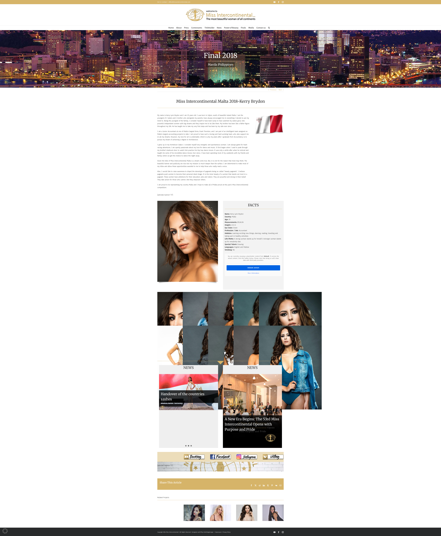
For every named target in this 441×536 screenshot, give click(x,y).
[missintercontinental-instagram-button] (246, 455)
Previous (273, 90)
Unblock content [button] (253, 268)
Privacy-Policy (226, 532)
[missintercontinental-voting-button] (273, 455)
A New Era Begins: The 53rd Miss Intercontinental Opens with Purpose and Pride (252, 424)
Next (280, 90)
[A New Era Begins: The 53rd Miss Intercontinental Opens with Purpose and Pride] (252, 411)
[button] (269, 27)
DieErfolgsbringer (208, 532)
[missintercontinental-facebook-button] (220, 455)
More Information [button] (253, 273)
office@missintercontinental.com (179, 2)
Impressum (218, 532)
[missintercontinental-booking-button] (194, 455)
